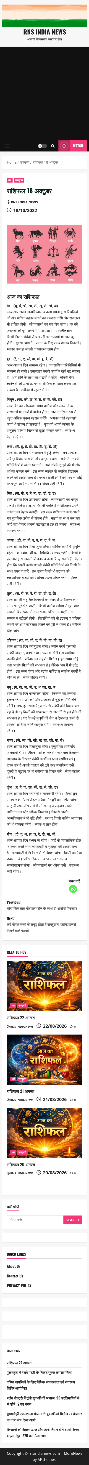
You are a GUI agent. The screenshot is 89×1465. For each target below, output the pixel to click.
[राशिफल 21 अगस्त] (44, 1060)
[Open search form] (53, 145)
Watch (78, 146)
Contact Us (15, 1276)
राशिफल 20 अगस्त (21, 1164)
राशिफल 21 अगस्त (20, 1091)
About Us (13, 1266)
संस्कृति (19, 180)
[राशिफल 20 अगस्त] (44, 1133)
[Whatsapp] (73, 889)
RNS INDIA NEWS (44, 31)
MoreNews (73, 1453)
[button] (7, 146)
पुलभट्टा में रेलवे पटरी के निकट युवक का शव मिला (39, 1372)
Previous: (42, 905)
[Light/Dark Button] (42, 146)
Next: (41, 924)
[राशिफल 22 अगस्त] (44, 986)
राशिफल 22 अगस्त (21, 1017)
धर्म (9, 180)
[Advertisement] (44, 93)
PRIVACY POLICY (19, 1285)
